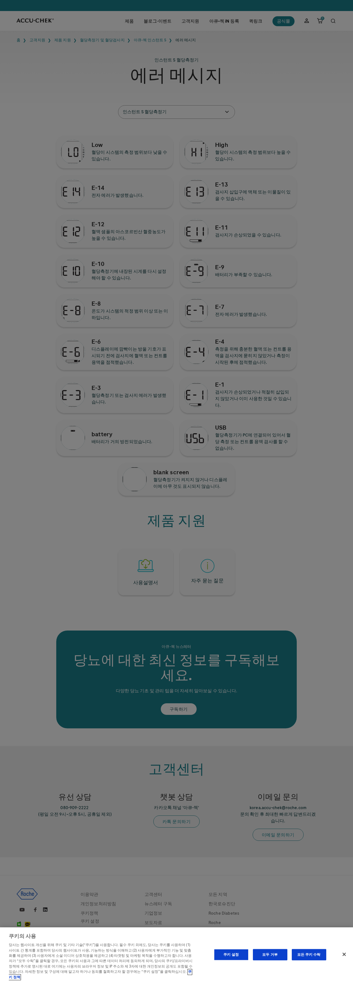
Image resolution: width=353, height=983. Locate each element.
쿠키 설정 (231, 954)
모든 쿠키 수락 (309, 954)
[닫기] (344, 954)
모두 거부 (270, 954)
